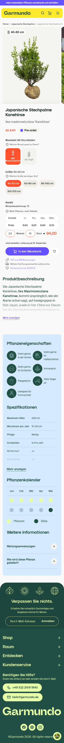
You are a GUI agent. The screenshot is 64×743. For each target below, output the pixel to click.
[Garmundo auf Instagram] (40, 727)
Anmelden (47, 621)
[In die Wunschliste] (54, 251)
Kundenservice (17, 665)
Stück (39, 233)
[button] (58, 13)
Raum (8, 647)
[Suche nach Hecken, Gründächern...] (42, 13)
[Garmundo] (17, 13)
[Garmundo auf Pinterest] (32, 727)
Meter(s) (20, 233)
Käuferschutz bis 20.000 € (22, 268)
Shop (8, 638)
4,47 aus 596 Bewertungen (22, 260)
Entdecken (13, 656)
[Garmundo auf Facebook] (23, 727)
